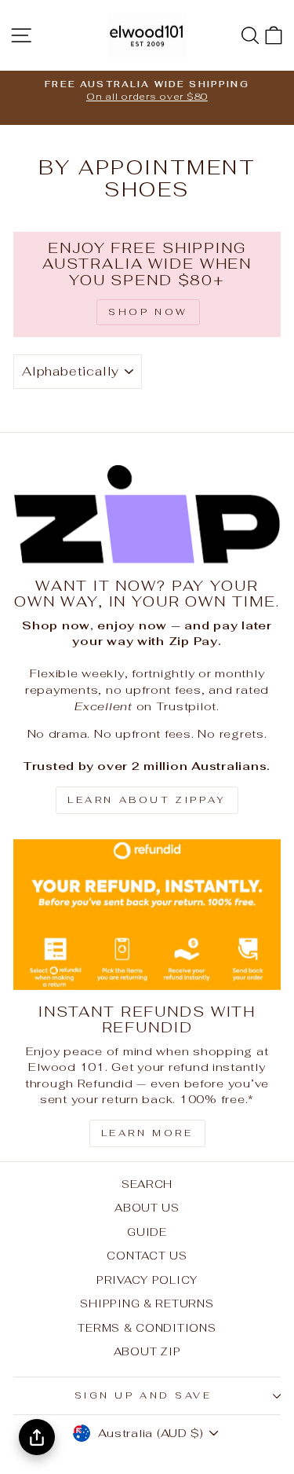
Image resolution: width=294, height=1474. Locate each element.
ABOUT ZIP (147, 1351)
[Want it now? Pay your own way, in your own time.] (147, 514)
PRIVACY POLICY (147, 1280)
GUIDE (147, 1232)
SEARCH (147, 1184)
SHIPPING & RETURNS (146, 1303)
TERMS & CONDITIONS (147, 1328)
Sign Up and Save (143, 1395)
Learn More (147, 1133)
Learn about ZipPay (147, 800)
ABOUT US (147, 1208)
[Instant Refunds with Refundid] (147, 914)
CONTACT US (147, 1255)
